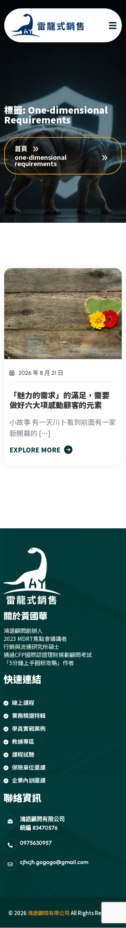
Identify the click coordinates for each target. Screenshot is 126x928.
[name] (40, 25)
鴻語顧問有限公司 (49, 912)
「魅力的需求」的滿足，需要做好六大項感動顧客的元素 (59, 399)
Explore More (35, 449)
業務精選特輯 (29, 715)
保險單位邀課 (29, 767)
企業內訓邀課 (29, 780)
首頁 (22, 148)
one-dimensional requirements (40, 160)
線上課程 (23, 702)
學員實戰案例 (29, 728)
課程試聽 (23, 754)
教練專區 (23, 741)
